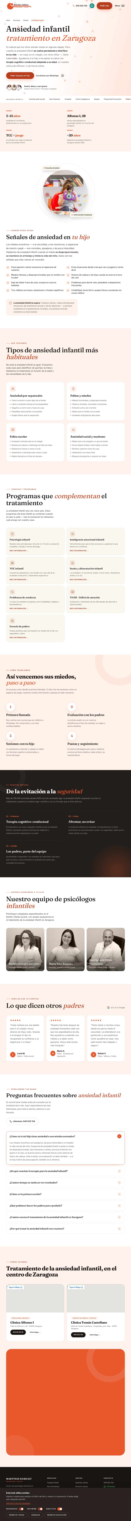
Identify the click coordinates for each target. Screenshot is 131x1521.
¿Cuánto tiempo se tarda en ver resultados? (34, 1182)
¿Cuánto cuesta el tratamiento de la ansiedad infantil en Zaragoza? (46, 1217)
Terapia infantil (53, 1483)
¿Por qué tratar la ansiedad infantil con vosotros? (37, 1228)
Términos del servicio (89, 1447)
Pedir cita (104, 5)
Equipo (97, 99)
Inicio (8, 20)
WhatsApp (45, 1394)
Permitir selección (57, 1515)
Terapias (67, 99)
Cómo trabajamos (83, 99)
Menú (117, 6)
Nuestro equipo (81, 1486)
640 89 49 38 (18, 1332)
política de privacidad (41, 1434)
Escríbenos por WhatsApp (47, 75)
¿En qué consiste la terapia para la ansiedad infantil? (39, 1171)
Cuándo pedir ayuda (37, 99)
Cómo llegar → (35, 1332)
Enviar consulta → (65, 1441)
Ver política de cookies (18, 1503)
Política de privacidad (71, 1447)
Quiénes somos (81, 1483)
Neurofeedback (53, 1486)
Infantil (25, 20)
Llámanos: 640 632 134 (24, 1121)
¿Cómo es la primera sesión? (25, 1194)
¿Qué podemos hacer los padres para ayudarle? (36, 1205)
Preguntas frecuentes (112, 99)
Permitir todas (16, 1515)
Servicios (16, 20)
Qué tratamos (54, 99)
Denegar (35, 1515)
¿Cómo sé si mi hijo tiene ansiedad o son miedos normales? (42, 1136)
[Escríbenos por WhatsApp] (92, 5)
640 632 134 (81, 6)
